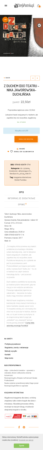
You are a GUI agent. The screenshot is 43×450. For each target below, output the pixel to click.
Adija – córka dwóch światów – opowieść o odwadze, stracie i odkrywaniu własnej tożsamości (19, 373)
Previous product (33, 78)
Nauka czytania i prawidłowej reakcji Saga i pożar (21, 383)
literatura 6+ (14, 174)
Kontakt (7, 355)
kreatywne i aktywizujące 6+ (20, 171)
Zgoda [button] (21, 446)
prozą (22, 174)
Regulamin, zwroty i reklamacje (16, 348)
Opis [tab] (21, 192)
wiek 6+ (28, 174)
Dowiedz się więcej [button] (26, 440)
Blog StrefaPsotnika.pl (12, 365)
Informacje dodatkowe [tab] (21, 198)
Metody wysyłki (11, 351)
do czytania (24, 168)
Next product (37, 78)
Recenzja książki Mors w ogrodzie (16, 386)
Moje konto (9, 358)
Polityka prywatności (13, 344)
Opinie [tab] (21, 204)
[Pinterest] (24, 428)
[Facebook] (19, 428)
